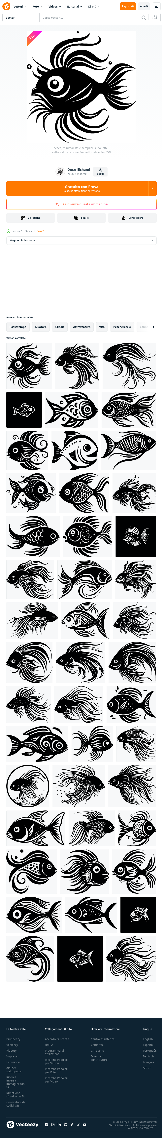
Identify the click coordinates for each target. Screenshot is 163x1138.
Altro (143, 1067)
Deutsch (145, 1056)
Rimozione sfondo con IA (15, 1094)
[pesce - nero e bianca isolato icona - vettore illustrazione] (129, 366)
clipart (59, 327)
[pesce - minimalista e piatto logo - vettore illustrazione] (132, 662)
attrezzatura (81, 327)
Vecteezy (12, 1045)
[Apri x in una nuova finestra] (78, 1124)
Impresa (11, 1056)
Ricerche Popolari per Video (56, 1079)
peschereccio (122, 327)
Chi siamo (97, 1050)
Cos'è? (40, 231)
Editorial (73, 6)
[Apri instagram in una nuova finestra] (52, 1124)
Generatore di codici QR (15, 1103)
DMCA (49, 1045)
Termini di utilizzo (116, 1125)
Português (147, 1050)
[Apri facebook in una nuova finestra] (46, 1124)
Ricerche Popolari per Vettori (56, 1061)
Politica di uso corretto (137, 1127)
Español (145, 1045)
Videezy (11, 1050)
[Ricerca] (143, 17)
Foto (36, 6)
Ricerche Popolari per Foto (56, 1070)
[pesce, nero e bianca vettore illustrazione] (24, 410)
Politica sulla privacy (142, 1125)
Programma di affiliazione (54, 1052)
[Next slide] (147, 327)
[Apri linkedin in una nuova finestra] (59, 1124)
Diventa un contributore (99, 1058)
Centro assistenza (102, 1039)
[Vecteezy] (6, 6)
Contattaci (97, 1045)
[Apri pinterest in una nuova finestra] (65, 1124)
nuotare (41, 327)
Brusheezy (13, 1039)
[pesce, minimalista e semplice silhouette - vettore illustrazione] (29, 366)
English (145, 1039)
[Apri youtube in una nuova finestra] (84, 1124)
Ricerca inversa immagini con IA (15, 1082)
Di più (92, 6)
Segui (100, 174)
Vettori (18, 6)
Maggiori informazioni (23, 240)
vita (102, 327)
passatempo (18, 327)
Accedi (144, 6)
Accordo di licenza (57, 1039)
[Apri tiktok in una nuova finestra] (72, 1124)
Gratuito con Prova (81, 188)
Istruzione (13, 1062)
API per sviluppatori (14, 1069)
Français (145, 1062)
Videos (53, 6)
